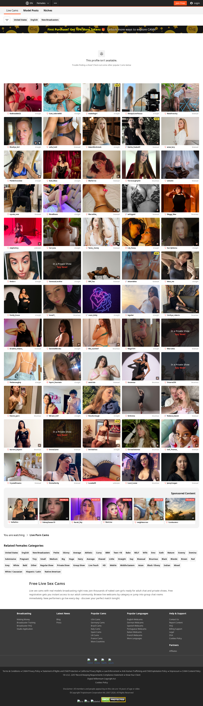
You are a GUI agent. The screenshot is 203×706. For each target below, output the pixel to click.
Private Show (63, 565)
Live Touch (93, 565)
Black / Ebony (153, 565)
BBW (107, 552)
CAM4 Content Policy (191, 671)
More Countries (98, 641)
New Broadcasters (50, 19)
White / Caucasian (13, 571)
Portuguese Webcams (136, 629)
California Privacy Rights (91, 671)
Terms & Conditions (11, 671)
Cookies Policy (175, 638)
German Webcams (135, 622)
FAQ (171, 625)
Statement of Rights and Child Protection (60, 671)
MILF (136, 552)
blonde (174, 559)
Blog (58, 619)
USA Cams (95, 619)
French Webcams (134, 635)
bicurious (153, 559)
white (16, 565)
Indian (167, 565)
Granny (181, 552)
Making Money (23, 619)
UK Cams (95, 635)
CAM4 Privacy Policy (31, 671)
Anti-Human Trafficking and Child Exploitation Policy (144, 671)
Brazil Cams (96, 625)
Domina (192, 552)
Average (77, 552)
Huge (71, 559)
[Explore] (55, 3)
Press (58, 622)
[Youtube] (111, 661)
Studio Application (25, 629)
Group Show (79, 565)
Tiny (35, 559)
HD (104, 565)
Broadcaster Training (26, 622)
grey (7, 565)
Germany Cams (98, 622)
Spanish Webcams (135, 625)
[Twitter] (104, 661)
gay (131, 559)
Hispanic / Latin (33, 571)
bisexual (141, 559)
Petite (56, 552)
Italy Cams (95, 629)
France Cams (96, 638)
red (193, 559)
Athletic (88, 552)
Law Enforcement (111, 671)
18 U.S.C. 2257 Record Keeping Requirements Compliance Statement (93, 675)
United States (20, 19)
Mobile (113, 565)
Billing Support (175, 629)
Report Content (176, 622)
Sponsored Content (183, 493)
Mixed (177, 565)
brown (184, 559)
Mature (170, 552)
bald (25, 565)
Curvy (99, 552)
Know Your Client (133, 675)
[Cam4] (11, 3)
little (111, 559)
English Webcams (135, 619)
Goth (161, 552)
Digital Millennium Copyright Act (101, 678)
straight (122, 559)
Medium (54, 559)
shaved (101, 559)
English (34, 19)
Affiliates (173, 651)
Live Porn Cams (39, 535)
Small (43, 559)
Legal (171, 632)
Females (41, 3)
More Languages (134, 638)
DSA (171, 635)
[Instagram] (97, 661)
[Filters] (7, 20)
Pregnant (24, 559)
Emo (153, 552)
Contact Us (174, 619)
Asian (141, 565)
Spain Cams (96, 632)
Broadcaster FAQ (24, 625)
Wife (145, 552)
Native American (53, 571)
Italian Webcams (134, 632)
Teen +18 (118, 552)
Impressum (175, 671)
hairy (80, 559)
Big (63, 559)
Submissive (10, 559)
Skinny (66, 552)
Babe (128, 552)
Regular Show (46, 565)
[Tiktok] (90, 661)
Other (33, 565)
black (164, 559)
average (91, 559)
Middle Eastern (127, 565)
